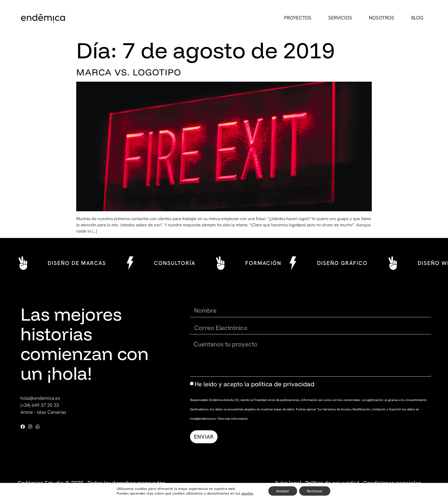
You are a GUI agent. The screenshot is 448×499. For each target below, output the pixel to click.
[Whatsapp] (38, 426)
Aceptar (282, 491)
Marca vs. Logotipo (128, 72)
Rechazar (315, 491)
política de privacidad (282, 384)
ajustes (247, 493)
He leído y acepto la (254, 384)
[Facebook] (22, 426)
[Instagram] (30, 426)
